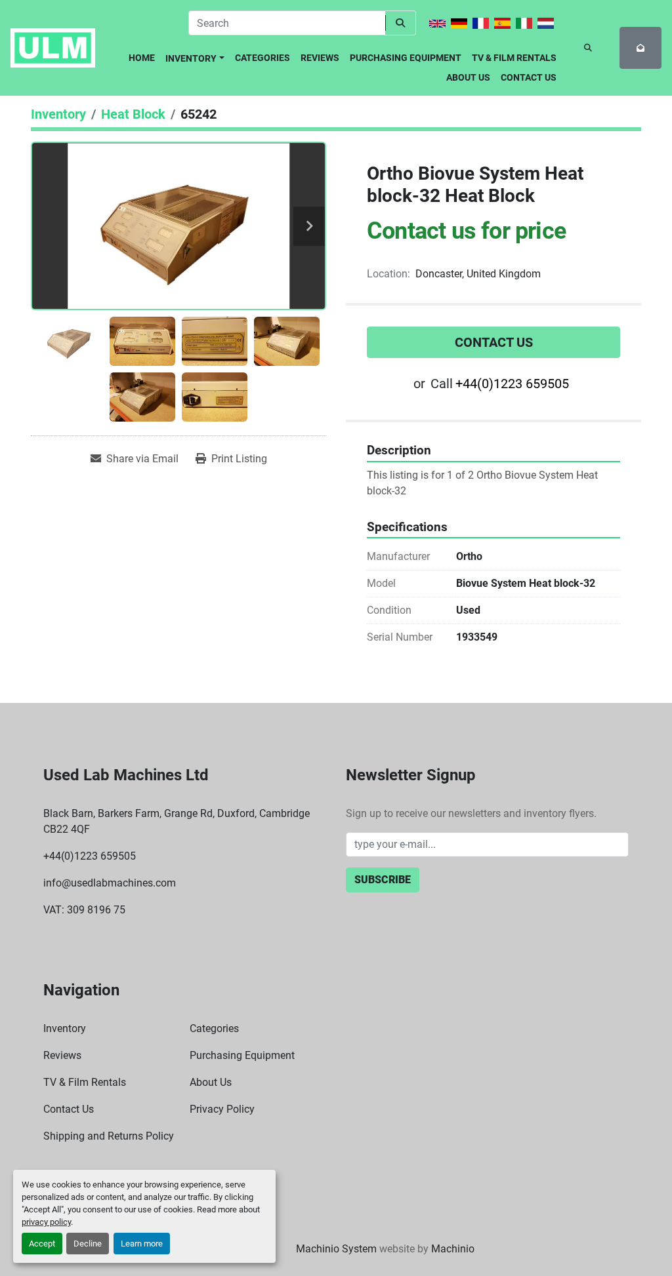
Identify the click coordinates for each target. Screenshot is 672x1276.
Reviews (320, 57)
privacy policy (46, 1222)
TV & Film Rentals (514, 57)
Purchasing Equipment (405, 57)
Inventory (191, 58)
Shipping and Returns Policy (108, 1136)
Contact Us (528, 77)
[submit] (400, 22)
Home (142, 57)
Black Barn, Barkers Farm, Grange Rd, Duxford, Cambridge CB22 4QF (176, 821)
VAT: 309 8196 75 (84, 910)
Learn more (142, 1243)
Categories (262, 57)
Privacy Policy (222, 1109)
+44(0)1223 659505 (512, 383)
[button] (194, 56)
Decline (88, 1243)
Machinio (452, 1249)
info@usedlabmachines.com (109, 883)
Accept (42, 1243)
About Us (468, 77)
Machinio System (336, 1249)
